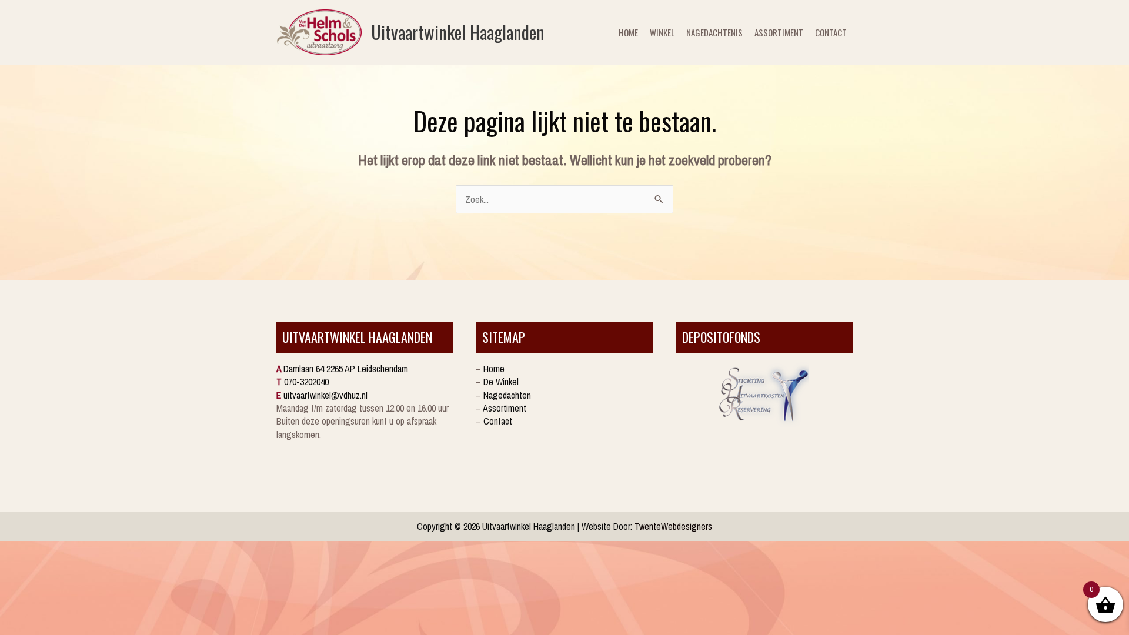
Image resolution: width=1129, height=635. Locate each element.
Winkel (662, 32)
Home (628, 32)
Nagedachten (507, 395)
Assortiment (778, 32)
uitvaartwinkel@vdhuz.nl (325, 395)
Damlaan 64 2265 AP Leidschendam (345, 368)
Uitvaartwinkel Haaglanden (458, 32)
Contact (831, 32)
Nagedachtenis (714, 32)
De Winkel (501, 381)
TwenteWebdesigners (673, 526)
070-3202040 (306, 381)
